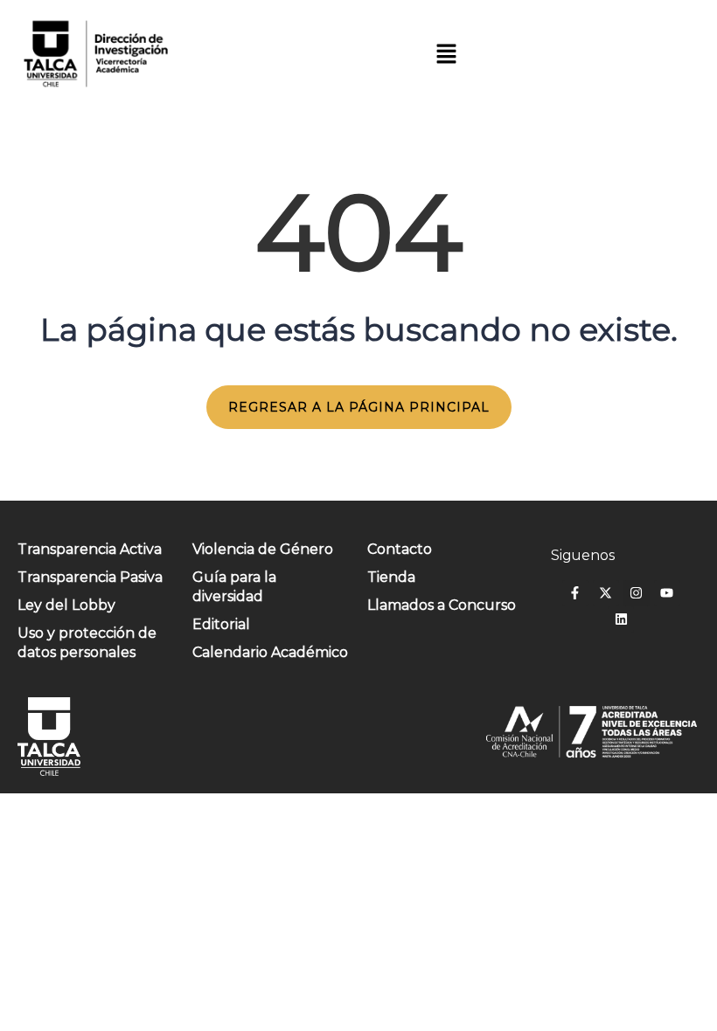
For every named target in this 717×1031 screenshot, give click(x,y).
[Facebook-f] (575, 593)
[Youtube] (667, 593)
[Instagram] (636, 593)
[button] (445, 53)
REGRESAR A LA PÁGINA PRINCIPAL (359, 407)
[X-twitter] (606, 593)
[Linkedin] (621, 619)
